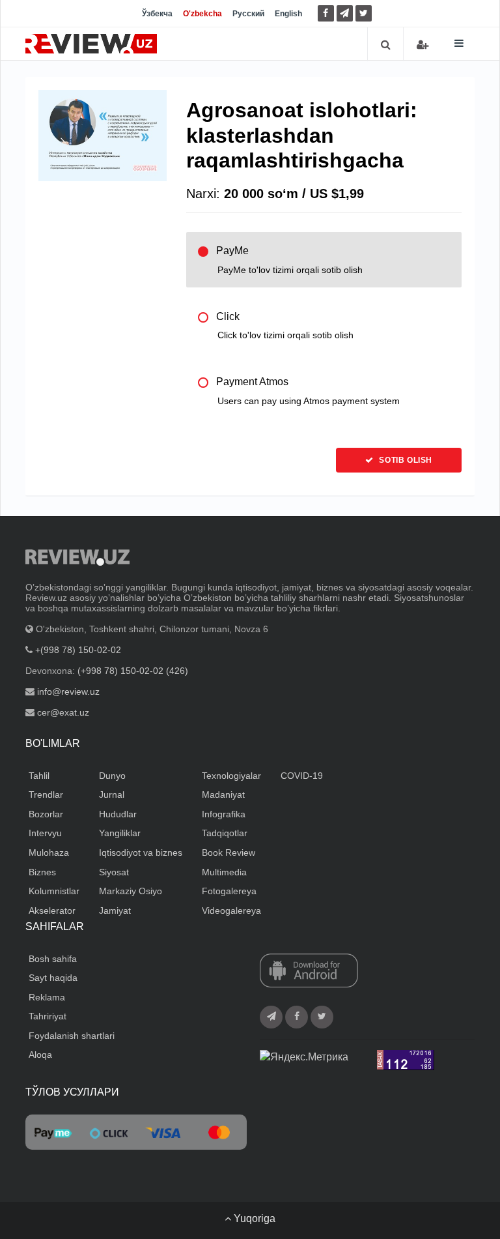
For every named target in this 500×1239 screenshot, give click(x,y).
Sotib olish (404, 460)
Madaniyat (223, 794)
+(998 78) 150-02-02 (78, 650)
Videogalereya (231, 910)
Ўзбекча (157, 13)
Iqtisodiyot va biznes (140, 852)
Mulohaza (49, 852)
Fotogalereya (229, 891)
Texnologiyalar (231, 775)
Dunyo (112, 775)
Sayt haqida (53, 977)
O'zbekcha (202, 13)
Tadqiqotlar (224, 833)
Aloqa (40, 1054)
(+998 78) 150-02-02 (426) (132, 670)
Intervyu (45, 833)
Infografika (223, 814)
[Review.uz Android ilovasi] (309, 971)
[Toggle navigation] (459, 43)
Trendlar (46, 794)
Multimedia (224, 872)
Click (285, 325)
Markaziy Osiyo (130, 891)
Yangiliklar (120, 833)
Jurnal (111, 794)
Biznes (42, 872)
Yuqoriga (253, 1218)
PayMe (289, 259)
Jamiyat (115, 910)
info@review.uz (68, 691)
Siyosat (114, 872)
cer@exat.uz (63, 712)
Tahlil (39, 775)
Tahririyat (47, 1016)
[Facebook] (326, 13)
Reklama (47, 997)
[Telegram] (345, 13)
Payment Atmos (308, 390)
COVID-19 (302, 775)
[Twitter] (363, 13)
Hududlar (118, 814)
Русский (248, 13)
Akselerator (52, 910)
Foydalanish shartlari (72, 1035)
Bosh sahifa (53, 959)
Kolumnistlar (54, 891)
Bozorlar (46, 814)
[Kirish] (422, 44)
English (288, 13)
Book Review (228, 852)
